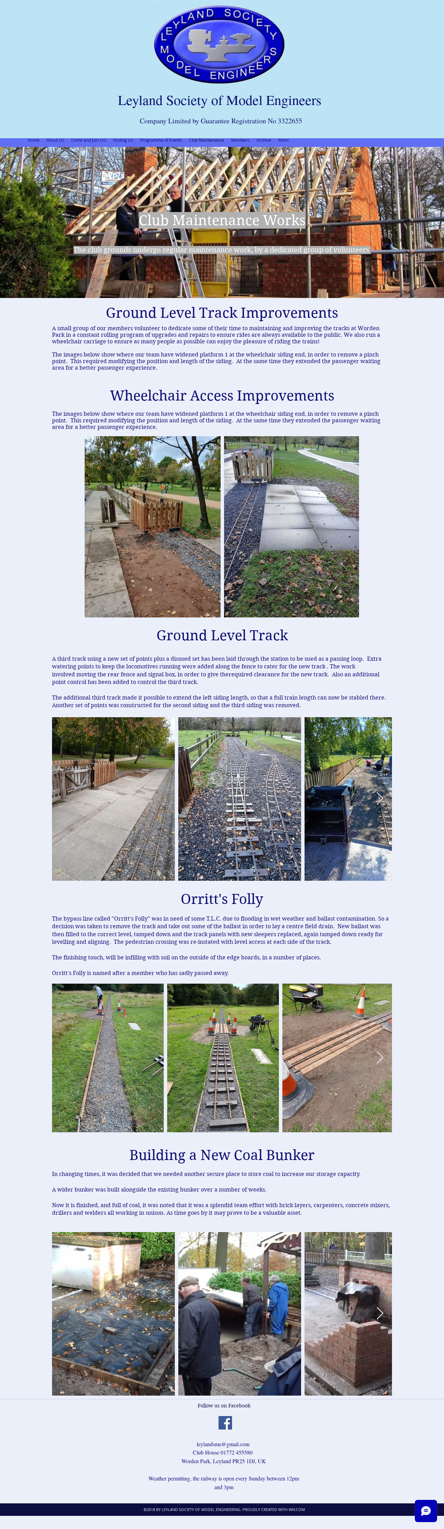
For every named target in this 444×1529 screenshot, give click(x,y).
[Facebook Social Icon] (225, 1423)
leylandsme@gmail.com (223, 1444)
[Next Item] (380, 799)
